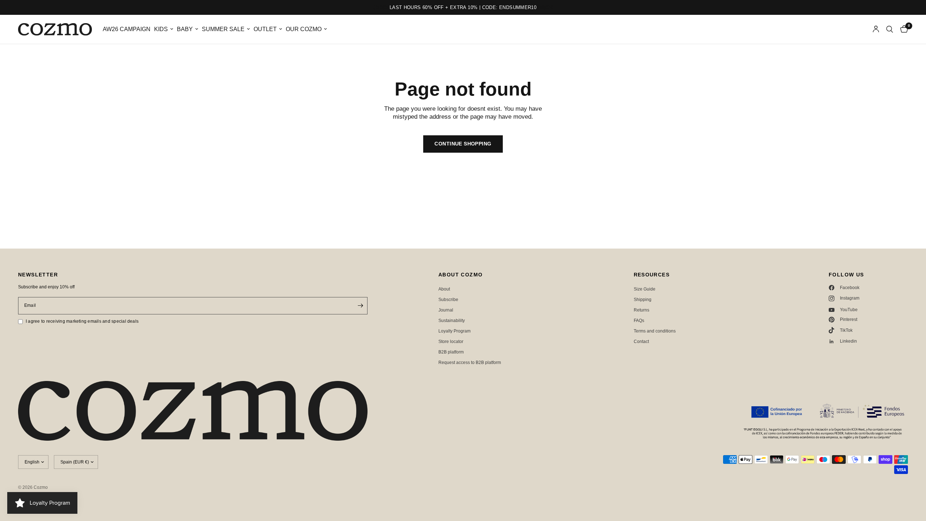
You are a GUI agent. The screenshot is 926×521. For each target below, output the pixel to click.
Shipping (642, 299)
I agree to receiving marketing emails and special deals (82, 321)
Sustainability (451, 320)
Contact (641, 341)
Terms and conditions (655, 331)
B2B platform (451, 352)
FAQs (639, 320)
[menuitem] (126, 29)
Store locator (450, 341)
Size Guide (644, 289)
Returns (641, 310)
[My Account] (876, 29)
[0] (902, 29)
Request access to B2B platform (469, 362)
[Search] (890, 29)
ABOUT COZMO (460, 274)
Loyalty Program (454, 331)
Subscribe (448, 299)
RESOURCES (652, 274)
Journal (445, 310)
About (444, 289)
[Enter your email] (360, 305)
